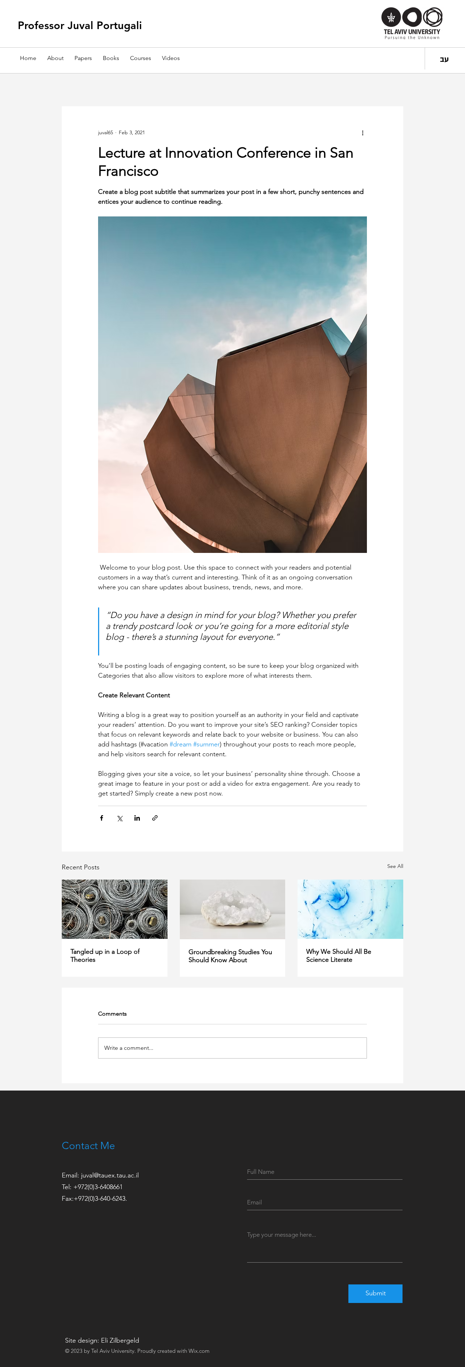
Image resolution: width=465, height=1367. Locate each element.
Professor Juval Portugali (80, 25)
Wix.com (199, 1350)
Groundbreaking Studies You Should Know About (230, 956)
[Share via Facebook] (101, 817)
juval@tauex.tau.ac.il (110, 1175)
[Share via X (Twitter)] (119, 817)
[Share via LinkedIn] (137, 817)
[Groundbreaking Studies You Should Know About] (233, 909)
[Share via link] (154, 817)
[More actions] (362, 132)
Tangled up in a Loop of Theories (105, 956)
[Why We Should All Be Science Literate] (350, 909)
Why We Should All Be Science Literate (338, 956)
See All (395, 866)
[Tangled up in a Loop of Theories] (114, 909)
